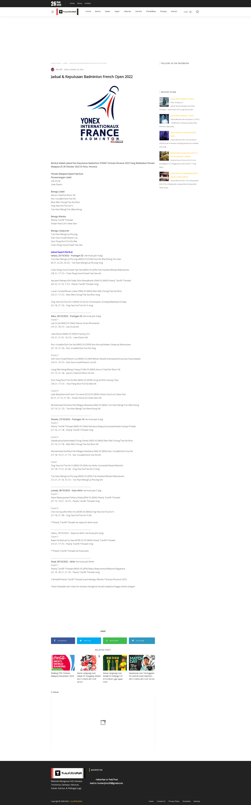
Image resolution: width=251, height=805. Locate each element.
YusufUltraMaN (76, 801)
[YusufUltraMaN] (67, 12)
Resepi (163, 11)
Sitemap (196, 801)
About (79, 3)
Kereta (138, 11)
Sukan (107, 11)
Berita (98, 11)
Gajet (117, 11)
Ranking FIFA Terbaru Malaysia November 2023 (62, 674)
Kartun (174, 11)
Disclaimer (187, 801)
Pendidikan (151, 11)
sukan (65, 63)
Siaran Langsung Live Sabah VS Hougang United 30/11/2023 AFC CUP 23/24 (88, 677)
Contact (88, 3)
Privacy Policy (174, 801)
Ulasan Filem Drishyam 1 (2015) (181, 116)
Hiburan (127, 11)
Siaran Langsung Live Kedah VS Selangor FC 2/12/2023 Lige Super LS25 (113, 677)
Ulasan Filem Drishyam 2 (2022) (181, 99)
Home (72, 3)
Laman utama (56, 63)
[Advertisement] (125, 39)
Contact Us (161, 801)
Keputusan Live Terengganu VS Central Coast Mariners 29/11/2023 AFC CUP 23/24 (141, 676)
